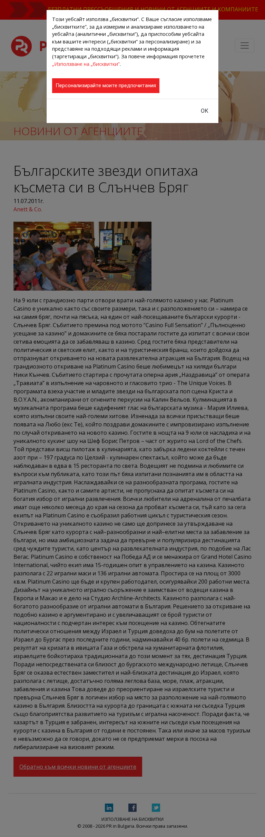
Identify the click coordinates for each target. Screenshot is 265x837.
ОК (204, 111)
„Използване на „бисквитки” (86, 64)
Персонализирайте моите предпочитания (106, 85)
